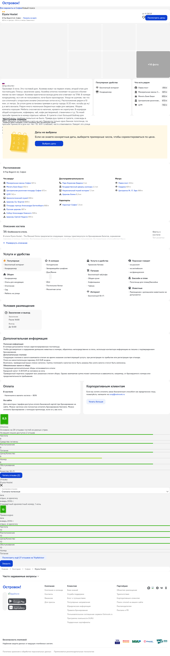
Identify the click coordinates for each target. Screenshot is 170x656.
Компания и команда (54, 590)
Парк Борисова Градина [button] (72, 183)
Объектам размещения (127, 590)
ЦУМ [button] (8, 194)
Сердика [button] (122, 187)
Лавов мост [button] (123, 183)
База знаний (72, 590)
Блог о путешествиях (76, 598)
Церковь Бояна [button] (69, 194)
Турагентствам (123, 594)
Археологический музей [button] (17, 198)
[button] (34, 51)
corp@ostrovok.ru (117, 394)
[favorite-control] (143, 17)
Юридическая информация (79, 606)
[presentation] (85, 490)
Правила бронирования (77, 610)
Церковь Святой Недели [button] (17, 217)
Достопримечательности (71, 178)
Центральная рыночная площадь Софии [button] (23, 190)
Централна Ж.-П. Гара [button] (127, 190)
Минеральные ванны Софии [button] (18, 183)
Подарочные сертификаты (78, 622)
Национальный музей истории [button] (75, 190)
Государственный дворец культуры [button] (77, 187)
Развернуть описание (16, 243)
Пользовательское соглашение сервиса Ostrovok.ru (89, 614)
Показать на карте (29, 18)
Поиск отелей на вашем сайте (130, 602)
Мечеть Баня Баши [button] (14, 187)
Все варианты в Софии (11, 8)
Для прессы (50, 602)
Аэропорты (64, 200)
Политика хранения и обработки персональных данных (27, 651)
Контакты (49, 594)
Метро (118, 178)
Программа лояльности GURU (80, 618)
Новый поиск (28, 8)
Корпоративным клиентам (128, 598)
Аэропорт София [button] (69, 205)
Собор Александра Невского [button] (19, 213)
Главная (5, 569)
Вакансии (49, 598)
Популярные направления (78, 602)
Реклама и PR (123, 610)
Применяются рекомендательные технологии (74, 651)
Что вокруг (8, 178)
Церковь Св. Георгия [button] (15, 202)
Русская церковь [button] (13, 209)
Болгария (16, 569)
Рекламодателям (124, 606)
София (28, 569)
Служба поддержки (75, 594)
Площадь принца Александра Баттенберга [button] (25, 205)
